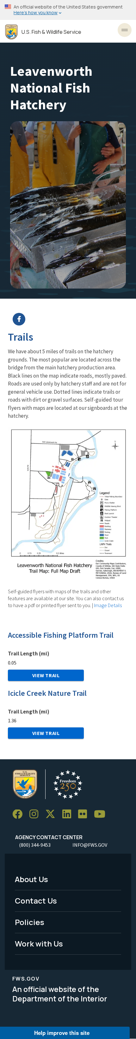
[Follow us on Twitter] (52, 814)
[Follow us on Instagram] (36, 814)
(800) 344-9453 (35, 845)
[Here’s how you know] (68, 10)
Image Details (108, 605)
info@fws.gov (89, 845)
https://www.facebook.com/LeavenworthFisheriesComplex (72, 319)
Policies (29, 922)
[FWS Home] (11, 32)
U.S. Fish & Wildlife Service (51, 32)
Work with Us (39, 943)
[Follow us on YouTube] (102, 814)
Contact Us (36, 900)
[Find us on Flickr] (84, 814)
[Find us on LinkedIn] (69, 814)
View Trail (46, 675)
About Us (31, 879)
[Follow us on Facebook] (19, 814)
